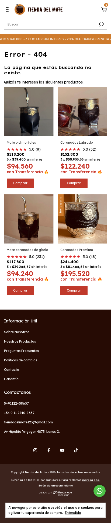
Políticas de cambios (20, 360)
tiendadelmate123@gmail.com (28, 422)
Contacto (11, 370)
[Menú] (8, 10)
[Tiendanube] (55, 494)
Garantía (11, 379)
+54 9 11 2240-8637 (19, 413)
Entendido (73, 513)
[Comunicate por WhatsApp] (99, 491)
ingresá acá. (91, 480)
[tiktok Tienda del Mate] (76, 450)
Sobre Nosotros (16, 332)
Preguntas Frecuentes (21, 351)
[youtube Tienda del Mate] (62, 450)
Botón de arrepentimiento (56, 485)
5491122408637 (16, 403)
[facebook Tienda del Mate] (49, 450)
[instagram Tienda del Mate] (35, 450)
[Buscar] (101, 24)
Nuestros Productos (20, 341)
